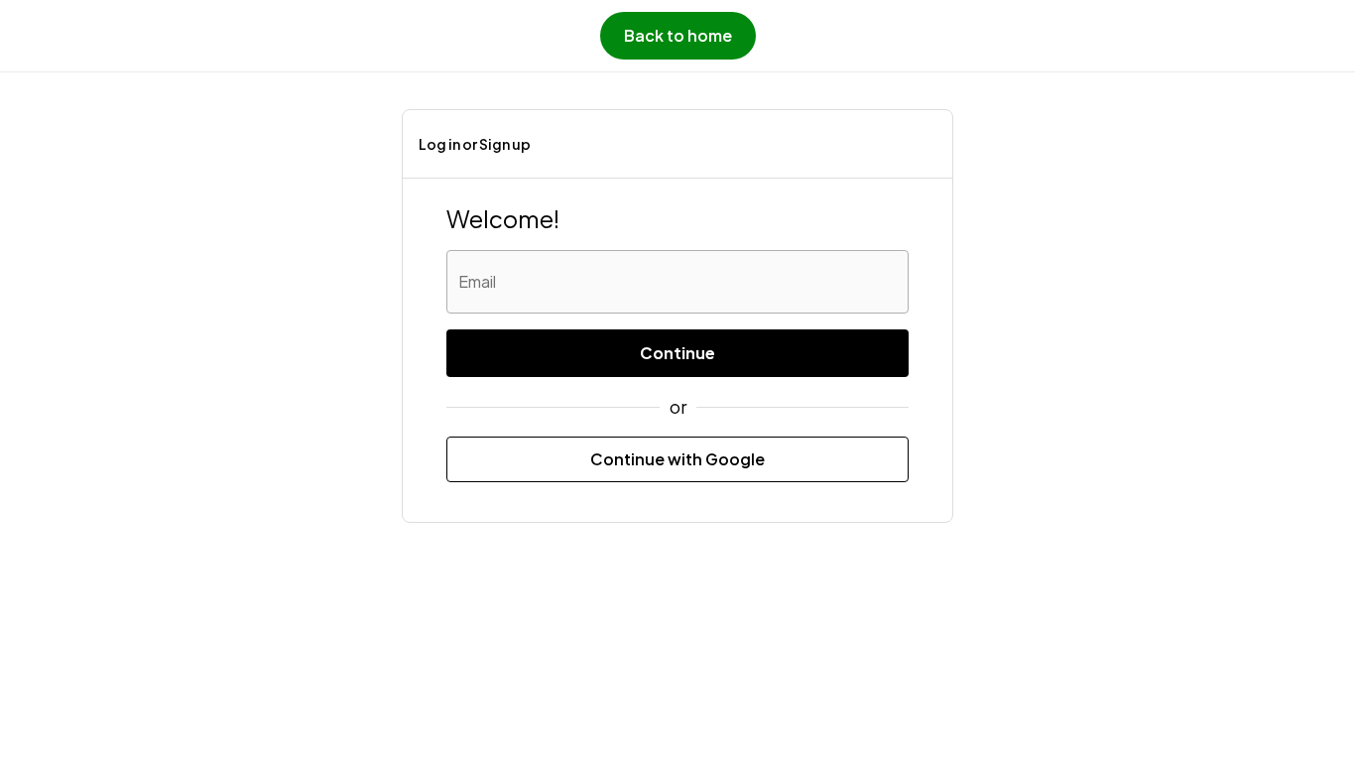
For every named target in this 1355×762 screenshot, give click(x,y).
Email (477, 281)
